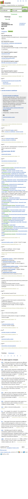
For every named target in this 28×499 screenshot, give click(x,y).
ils (17, 334)
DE (20, 1)
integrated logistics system (7, 176)
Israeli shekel (12, 224)
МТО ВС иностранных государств (9, 62)
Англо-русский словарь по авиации (8, 327)
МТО (2, 178)
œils (2, 438)
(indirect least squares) (11, 185)
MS (6, 208)
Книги (20, 16)
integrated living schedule (11, 181)
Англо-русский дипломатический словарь (10, 341)
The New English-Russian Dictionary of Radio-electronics (12, 308)
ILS (6, 66)
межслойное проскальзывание (12, 206)
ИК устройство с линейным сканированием (11, 43)
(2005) (5, 191)
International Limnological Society (9, 160)
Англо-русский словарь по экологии (8, 162)
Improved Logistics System (15, 190)
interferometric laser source (9, 272)
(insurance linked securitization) (8, 188)
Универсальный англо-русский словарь (9, 237)
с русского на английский (22, 24)
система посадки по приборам (9, 90)
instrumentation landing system (10, 266)
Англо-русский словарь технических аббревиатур (11, 275)
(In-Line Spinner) (5, 215)
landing (12, 130)
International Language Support (20, 227)
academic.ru (5, 2)
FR (26, 1)
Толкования (14, 14)
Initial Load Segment (10, 169)
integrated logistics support (21, 175)
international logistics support (20, 176)
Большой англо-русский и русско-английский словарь (12, 133)
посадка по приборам (10, 131)
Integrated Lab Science (14, 197)
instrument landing (10, 175)
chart (24, 209)
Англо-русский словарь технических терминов (11, 141)
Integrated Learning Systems (18, 218)
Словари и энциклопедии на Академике (12, 5)
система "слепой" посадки (13, 170)
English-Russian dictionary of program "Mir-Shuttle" (11, 76)
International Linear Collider (13, 199)
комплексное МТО (5, 53)
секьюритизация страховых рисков (17, 187)
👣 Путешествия (3, 450)
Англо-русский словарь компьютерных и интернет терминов (14, 347)
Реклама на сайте (15, 447)
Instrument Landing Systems (18, 217)
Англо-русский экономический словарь (9, 156)
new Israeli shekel (5, 151)
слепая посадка (19, 131)
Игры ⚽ (7, 19)
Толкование (4, 31)
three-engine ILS (7, 83)
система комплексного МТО (8, 58)
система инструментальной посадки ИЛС (11, 80)
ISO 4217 (13, 151)
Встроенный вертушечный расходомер (18, 214)
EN (18, 1)
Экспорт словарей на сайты (5, 452)
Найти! (24, 9)
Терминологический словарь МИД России (10, 244)
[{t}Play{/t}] (3, 33)
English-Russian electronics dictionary (9, 288)
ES (23, 1)
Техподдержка (9, 447)
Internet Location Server (18, 226)
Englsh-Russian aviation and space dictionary (10, 85)
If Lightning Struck (14, 202)
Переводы (8, 16)
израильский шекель (6, 154)
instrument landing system (9, 117)
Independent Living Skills (15, 221)
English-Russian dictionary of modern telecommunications (12, 295)
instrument (8, 138)
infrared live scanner (11, 179)
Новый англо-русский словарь (7, 319)
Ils (2, 386)
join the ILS (5, 82)
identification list (14, 173)
